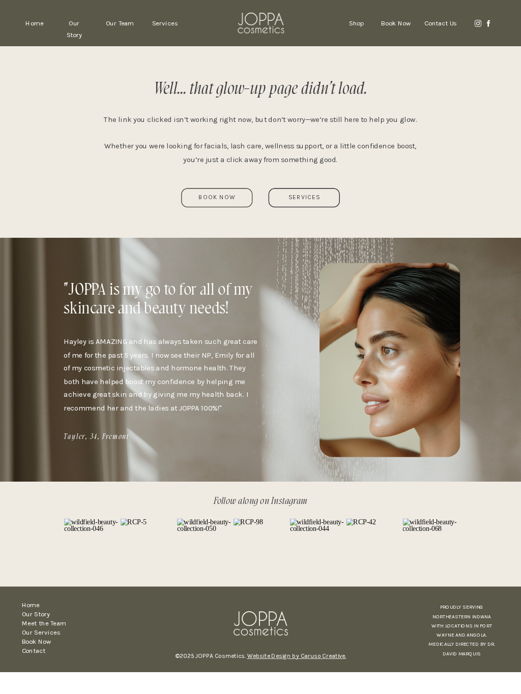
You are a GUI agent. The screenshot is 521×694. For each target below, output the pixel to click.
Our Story (36, 614)
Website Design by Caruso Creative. (296, 656)
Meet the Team (44, 623)
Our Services (41, 632)
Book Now (36, 641)
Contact (33, 650)
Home (31, 605)
